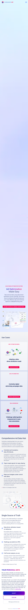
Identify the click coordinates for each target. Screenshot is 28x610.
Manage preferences (14, 601)
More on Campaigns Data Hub (9, 487)
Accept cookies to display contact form (14, 306)
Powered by (14, 608)
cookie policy (18, 589)
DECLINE (14, 597)
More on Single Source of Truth (10, 564)
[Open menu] (26, 2)
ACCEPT (14, 593)
